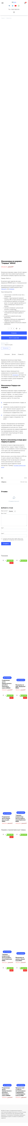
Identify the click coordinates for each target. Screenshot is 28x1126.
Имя (2, 528)
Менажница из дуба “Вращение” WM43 (21, 686)
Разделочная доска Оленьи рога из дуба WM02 (6, 819)
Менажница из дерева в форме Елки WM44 (20, 959)
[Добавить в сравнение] (19, 328)
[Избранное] (14, 12)
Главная (3, 18)
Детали (14, 354)
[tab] (7, 354)
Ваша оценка (4, 510)
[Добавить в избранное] (16, 328)
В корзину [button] (8, 677)
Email (2, 533)
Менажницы (8, 18)
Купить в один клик (14, 338)
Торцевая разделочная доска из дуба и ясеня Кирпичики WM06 (21, 818)
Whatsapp (11, 289)
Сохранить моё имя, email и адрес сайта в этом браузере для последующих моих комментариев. (13, 539)
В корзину (14, 333)
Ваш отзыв (4, 513)
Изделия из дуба (8, 344)
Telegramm (4, 289)
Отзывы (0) (20, 354)
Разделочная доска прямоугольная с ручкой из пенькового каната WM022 (7, 684)
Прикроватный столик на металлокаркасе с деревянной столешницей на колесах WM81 (20, 1091)
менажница (15, 375)
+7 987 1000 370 (14, 9)
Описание (7, 354)
